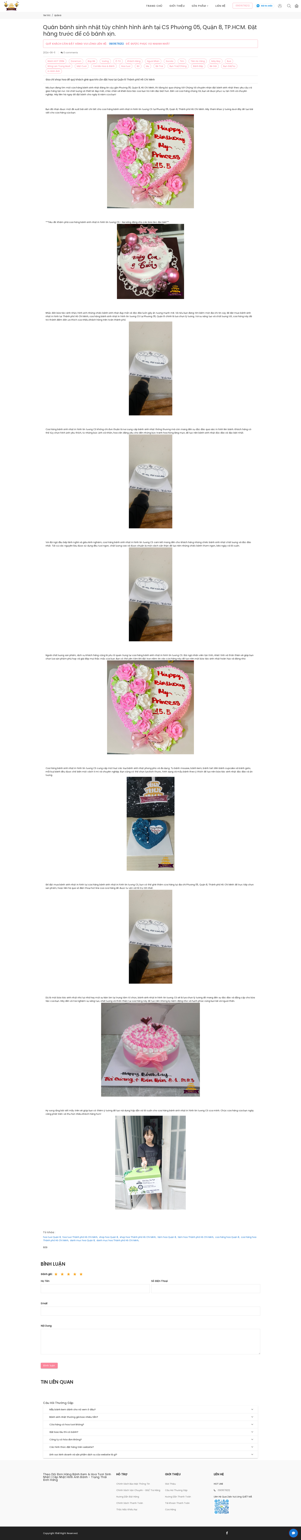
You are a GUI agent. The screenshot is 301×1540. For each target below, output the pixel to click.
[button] (203, 6)
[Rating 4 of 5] (75, 1274)
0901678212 (117, 44)
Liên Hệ (220, 6)
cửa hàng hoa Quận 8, (227, 1237)
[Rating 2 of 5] (62, 1274)
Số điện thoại (159, 1281)
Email (44, 1303)
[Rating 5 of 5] (81, 1274)
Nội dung (46, 1326)
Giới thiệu (177, 6)
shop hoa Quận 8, (109, 1237)
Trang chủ (154, 6)
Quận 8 (57, 15)
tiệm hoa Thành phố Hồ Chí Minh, (196, 1237)
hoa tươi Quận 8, (52, 1237)
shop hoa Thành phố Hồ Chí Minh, (138, 1237)
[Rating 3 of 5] (68, 1274)
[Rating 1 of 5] (56, 1274)
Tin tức (47, 15)
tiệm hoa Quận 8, (167, 1237)
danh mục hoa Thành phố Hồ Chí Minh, (118, 1240)
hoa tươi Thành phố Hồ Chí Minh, (80, 1237)
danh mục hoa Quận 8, (82, 1240)
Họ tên (45, 1281)
